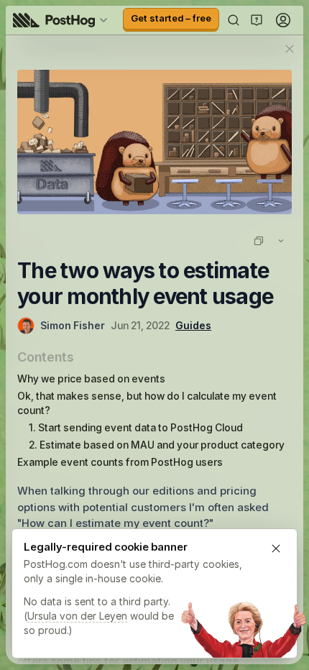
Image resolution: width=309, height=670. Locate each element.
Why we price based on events (91, 378)
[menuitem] (62, 20)
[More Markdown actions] (281, 240)
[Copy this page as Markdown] (258, 240)
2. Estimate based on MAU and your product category (157, 445)
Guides (193, 325)
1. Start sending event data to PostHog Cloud (136, 427)
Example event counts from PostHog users (120, 462)
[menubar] (62, 20)
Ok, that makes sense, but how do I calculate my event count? (147, 403)
